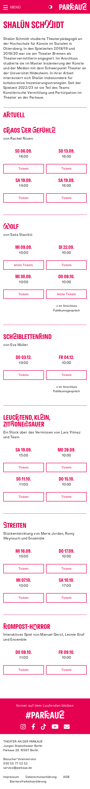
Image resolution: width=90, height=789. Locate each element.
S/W (50, 6)
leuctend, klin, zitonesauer (26, 421)
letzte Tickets (23, 265)
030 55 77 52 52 (15, 763)
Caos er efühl (29, 130)
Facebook (33, 727)
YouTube (55, 726)
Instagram (23, 726)
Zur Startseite (73, 6)
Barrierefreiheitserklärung (28, 781)
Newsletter (66, 726)
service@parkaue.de (17, 768)
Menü (15, 7)
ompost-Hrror (26, 626)
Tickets (23, 168)
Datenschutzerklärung (41, 777)
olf (11, 226)
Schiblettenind (27, 336)
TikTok (43, 727)
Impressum (11, 777)
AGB (66, 777)
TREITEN (14, 525)
